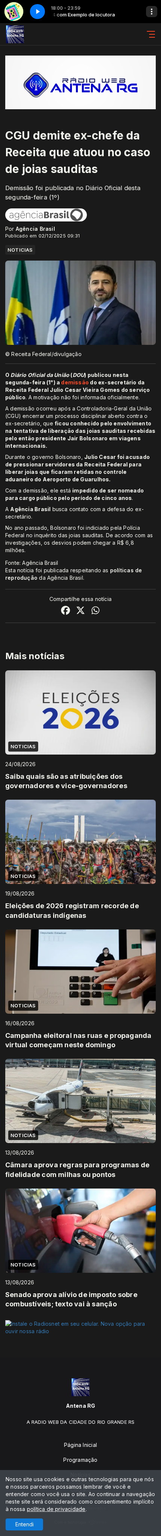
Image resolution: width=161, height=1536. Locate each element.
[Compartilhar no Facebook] (65, 611)
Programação (80, 1460)
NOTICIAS (20, 250)
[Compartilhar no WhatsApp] (95, 611)
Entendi (24, 1524)
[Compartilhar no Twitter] (80, 611)
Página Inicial (80, 1445)
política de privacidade (56, 1509)
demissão (75, 382)
